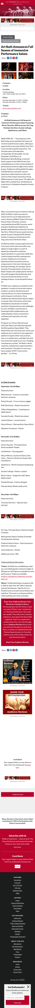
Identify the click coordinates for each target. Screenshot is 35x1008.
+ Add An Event (17, 794)
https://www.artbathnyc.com (12, 108)
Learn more (17, 847)
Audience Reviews (17, 921)
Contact (17, 967)
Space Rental (17, 908)
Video (17, 893)
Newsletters (18, 954)
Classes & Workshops (17, 903)
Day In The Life (17, 885)
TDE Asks (17, 888)
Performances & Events (11, 41)
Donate (17, 866)
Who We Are (17, 944)
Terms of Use (17, 969)
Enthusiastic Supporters (18, 936)
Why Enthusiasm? (17, 946)
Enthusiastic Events (17, 929)
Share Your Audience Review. (17, 642)
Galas (17, 911)
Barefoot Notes (17, 890)
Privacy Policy (17, 972)
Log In (17, 964)
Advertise (17, 931)
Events (18, 900)
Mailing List (17, 918)
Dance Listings (8, 37)
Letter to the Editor (17, 926)
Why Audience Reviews (18, 923)
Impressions (17, 880)
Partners (17, 957)
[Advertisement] (17, 737)
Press (17, 952)
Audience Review (15, 624)
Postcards (17, 883)
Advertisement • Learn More (17, 24)
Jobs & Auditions (17, 906)
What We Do (17, 949)
